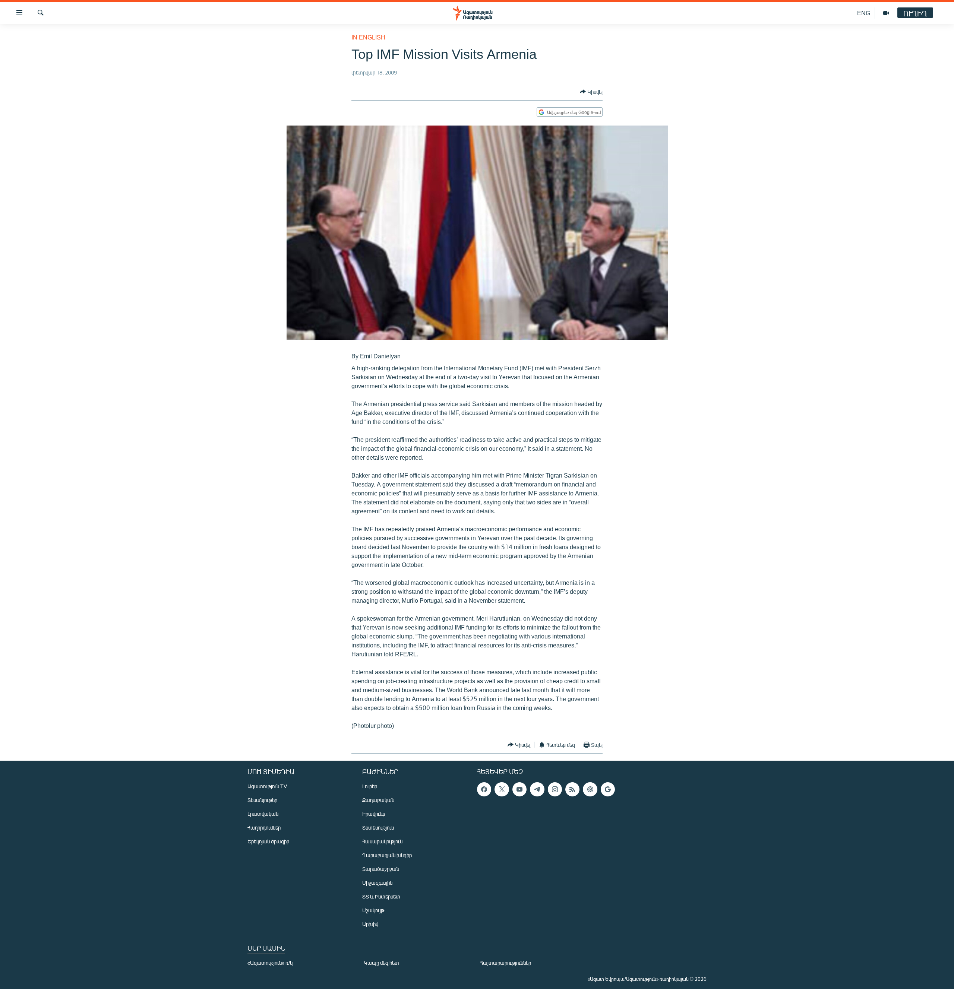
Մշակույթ (373, 910)
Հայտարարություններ (505, 963)
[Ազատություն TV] (886, 13)
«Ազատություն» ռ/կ (270, 963)
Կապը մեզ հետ (381, 963)
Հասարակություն (382, 841)
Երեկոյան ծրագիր (268, 841)
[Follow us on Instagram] (555, 789)
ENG (863, 12)
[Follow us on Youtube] (519, 789)
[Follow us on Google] (608, 789)
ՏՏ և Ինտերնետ (381, 896)
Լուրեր (369, 786)
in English (368, 37)
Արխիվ (370, 924)
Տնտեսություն (378, 827)
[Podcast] (590, 789)
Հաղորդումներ (264, 827)
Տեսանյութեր (262, 800)
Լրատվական (262, 814)
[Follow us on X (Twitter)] (502, 789)
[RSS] (572, 789)
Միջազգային (377, 882)
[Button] (591, 91)
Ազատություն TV (267, 786)
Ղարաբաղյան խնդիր (387, 855)
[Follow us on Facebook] (484, 789)
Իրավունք (373, 814)
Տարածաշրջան (380, 869)
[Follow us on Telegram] (537, 789)
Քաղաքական (378, 800)
